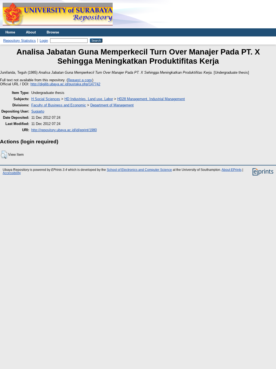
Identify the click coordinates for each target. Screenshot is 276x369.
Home (10, 32)
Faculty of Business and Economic (58, 105)
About (31, 32)
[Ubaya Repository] (57, 27)
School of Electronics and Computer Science (139, 169)
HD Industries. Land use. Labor (88, 99)
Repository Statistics (19, 41)
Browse (53, 32)
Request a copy (80, 80)
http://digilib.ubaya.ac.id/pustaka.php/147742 (65, 84)
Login (44, 41)
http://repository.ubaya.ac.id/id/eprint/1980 (64, 130)
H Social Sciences (45, 99)
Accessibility (12, 173)
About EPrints (232, 169)
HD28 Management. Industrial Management (151, 99)
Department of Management (112, 105)
